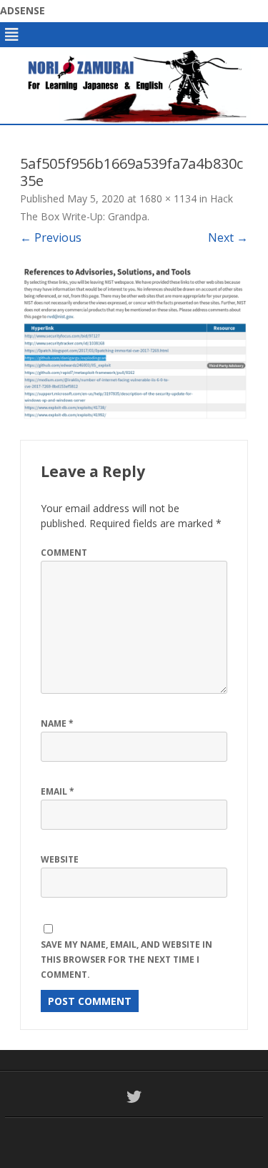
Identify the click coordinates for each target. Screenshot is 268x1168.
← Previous (50, 237)
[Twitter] (134, 1096)
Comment (64, 552)
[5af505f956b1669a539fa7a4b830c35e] (134, 343)
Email (57, 791)
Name (57, 723)
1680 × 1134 (168, 198)
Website (60, 859)
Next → (228, 237)
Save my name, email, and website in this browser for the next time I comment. (126, 959)
